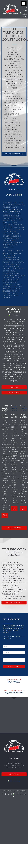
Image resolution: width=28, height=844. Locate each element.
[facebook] (23, 7)
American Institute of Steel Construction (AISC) (12, 211)
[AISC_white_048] (14, 189)
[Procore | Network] (23, 13)
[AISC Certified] (14, 781)
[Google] (26, 10)
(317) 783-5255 (14, 682)
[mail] (23, 16)
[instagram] (26, 7)
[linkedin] (23, 10)
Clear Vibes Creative (20, 791)
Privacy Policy (6, 791)
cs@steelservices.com (14, 693)
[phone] (26, 16)
